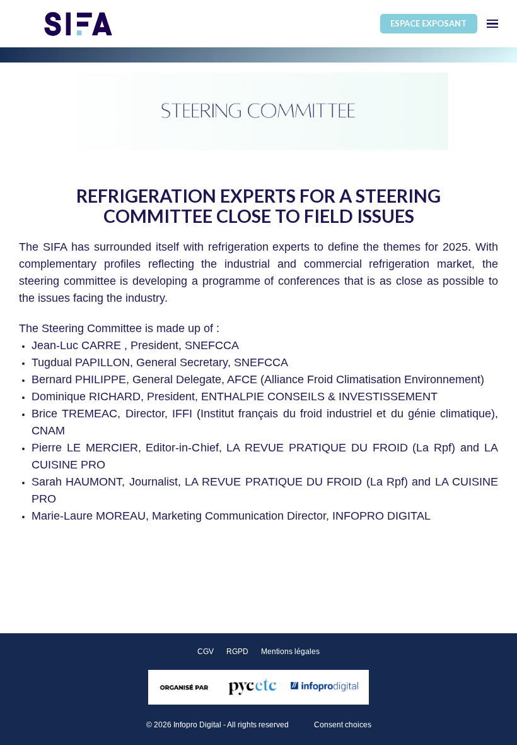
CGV (205, 651)
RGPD (237, 651)
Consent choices (342, 724)
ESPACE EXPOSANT (428, 23)
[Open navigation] (492, 23)
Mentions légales (290, 651)
